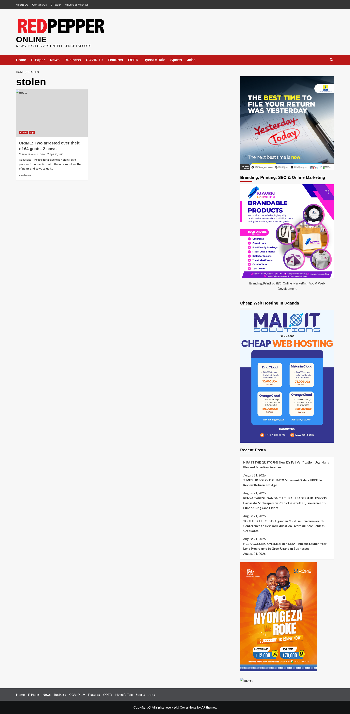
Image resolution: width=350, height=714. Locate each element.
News (55, 60)
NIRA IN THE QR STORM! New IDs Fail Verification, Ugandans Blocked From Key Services (286, 464)
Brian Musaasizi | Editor (33, 154)
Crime (23, 132)
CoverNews (188, 707)
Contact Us (39, 4)
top (32, 132)
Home (21, 60)
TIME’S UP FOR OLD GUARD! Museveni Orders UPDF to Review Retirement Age (282, 482)
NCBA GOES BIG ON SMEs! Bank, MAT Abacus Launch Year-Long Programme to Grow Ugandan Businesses (285, 546)
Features (115, 60)
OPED (133, 60)
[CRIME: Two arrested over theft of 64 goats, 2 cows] (52, 113)
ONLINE (31, 39)
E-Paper (56, 4)
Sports (176, 60)
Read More (25, 175)
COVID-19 (94, 60)
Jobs (191, 60)
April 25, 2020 (56, 154)
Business (73, 60)
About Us (22, 4)
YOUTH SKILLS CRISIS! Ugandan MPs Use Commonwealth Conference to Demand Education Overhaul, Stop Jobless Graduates (283, 526)
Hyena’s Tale (154, 60)
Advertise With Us (77, 4)
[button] (331, 59)
